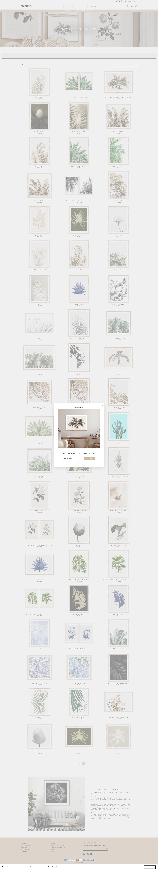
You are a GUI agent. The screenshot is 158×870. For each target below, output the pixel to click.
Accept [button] (150, 867)
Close (79, 462)
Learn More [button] (55, 867)
